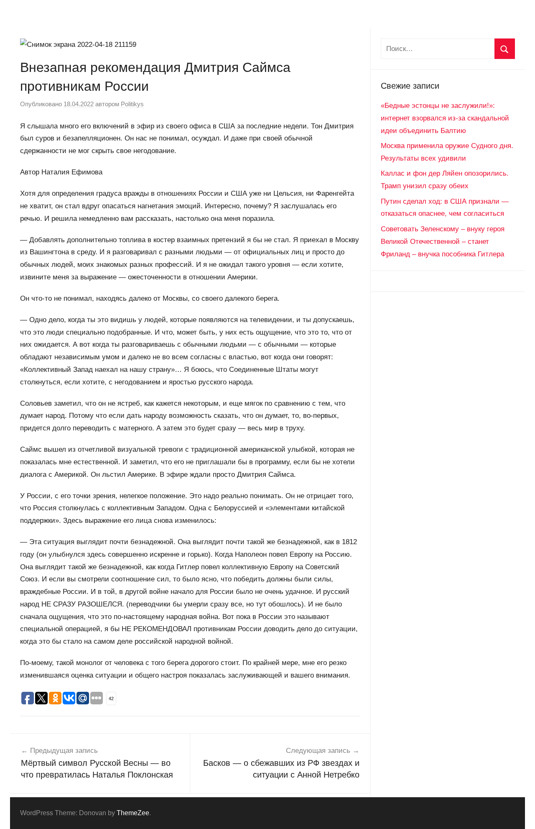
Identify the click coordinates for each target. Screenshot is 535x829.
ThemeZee (133, 812)
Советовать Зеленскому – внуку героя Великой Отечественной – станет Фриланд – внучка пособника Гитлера (442, 241)
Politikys (132, 103)
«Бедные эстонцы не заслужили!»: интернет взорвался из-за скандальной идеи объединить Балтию (445, 118)
